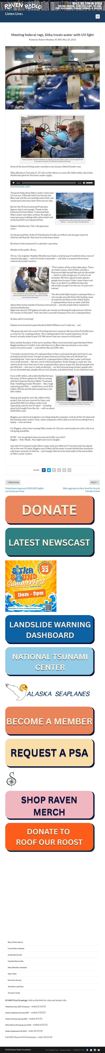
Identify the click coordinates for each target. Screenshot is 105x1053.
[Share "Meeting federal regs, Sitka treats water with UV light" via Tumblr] (59, 470)
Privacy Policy (65, 1050)
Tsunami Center (14, 993)
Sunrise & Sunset (14, 980)
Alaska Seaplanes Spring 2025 (17, 1013)
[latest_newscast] (50, 556)
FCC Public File (52, 1050)
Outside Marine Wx (16, 961)
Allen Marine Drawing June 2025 (18, 1025)
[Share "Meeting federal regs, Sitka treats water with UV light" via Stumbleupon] (69, 470)
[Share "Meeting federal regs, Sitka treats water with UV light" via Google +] (54, 470)
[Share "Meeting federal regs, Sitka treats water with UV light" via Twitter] (48, 470)
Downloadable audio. (20, 186)
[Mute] (84, 183)
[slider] (89, 182)
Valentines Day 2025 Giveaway (17, 1006)
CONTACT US (78, 1050)
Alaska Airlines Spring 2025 (16, 1019)
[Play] (13, 183)
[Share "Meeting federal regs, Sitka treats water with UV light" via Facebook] (43, 470)
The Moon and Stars (16, 986)
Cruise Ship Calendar (16, 948)
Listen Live (13, 14)
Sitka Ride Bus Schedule (17, 967)
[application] (52, 182)
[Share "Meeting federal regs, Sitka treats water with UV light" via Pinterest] (64, 470)
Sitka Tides (12, 974)
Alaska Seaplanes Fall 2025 (16, 1031)
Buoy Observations (15, 942)
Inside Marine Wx (15, 955)
